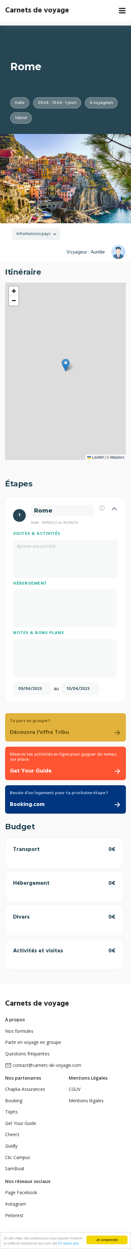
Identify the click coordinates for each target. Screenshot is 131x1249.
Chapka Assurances (25, 1089)
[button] (66, 365)
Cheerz (12, 1134)
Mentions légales (86, 1100)
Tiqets (11, 1112)
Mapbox (117, 457)
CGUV (74, 1089)
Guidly (11, 1146)
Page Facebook (21, 1192)
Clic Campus (17, 1157)
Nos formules (19, 1031)
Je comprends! (107, 1239)
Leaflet (97, 457)
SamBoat (14, 1168)
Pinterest (14, 1215)
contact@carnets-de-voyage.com (47, 1065)
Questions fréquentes (27, 1054)
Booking (13, 1100)
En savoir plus (68, 1243)
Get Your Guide (20, 1123)
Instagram (15, 1204)
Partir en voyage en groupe (33, 1042)
